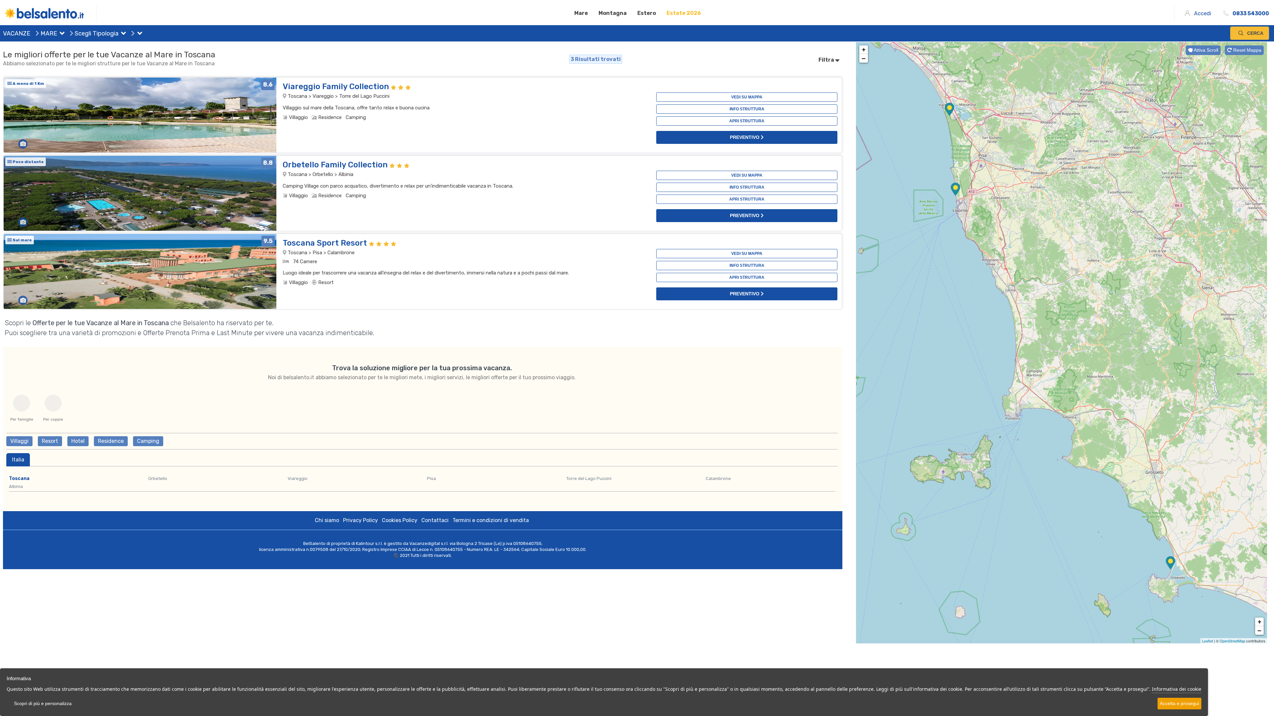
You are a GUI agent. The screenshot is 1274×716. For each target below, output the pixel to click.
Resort (50, 441)
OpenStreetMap (1232, 640)
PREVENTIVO (745, 137)
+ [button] (864, 49)
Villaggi (19, 441)
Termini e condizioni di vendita (491, 520)
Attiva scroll (1205, 50)
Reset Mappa (1246, 50)
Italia (18, 459)
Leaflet (1207, 640)
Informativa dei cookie (1176, 689)
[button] (60, 34)
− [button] (864, 58)
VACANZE (16, 33)
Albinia (16, 486)
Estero (646, 13)
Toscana (19, 478)
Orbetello (157, 478)
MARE (48, 33)
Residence (111, 441)
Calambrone (718, 478)
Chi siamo (327, 520)
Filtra (826, 60)
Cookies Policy (399, 520)
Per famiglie (21, 419)
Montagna (613, 13)
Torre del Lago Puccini (588, 478)
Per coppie (53, 419)
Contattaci (435, 520)
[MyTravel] (50, 13)
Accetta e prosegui (1179, 703)
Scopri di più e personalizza (43, 703)
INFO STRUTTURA (747, 109)
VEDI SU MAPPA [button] (746, 97)
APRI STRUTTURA (746, 121)
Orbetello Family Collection (336, 164)
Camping (148, 441)
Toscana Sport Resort (326, 243)
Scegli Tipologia (95, 33)
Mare (581, 13)
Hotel (78, 441)
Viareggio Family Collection (337, 86)
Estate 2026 (684, 13)
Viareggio (298, 478)
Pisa (431, 478)
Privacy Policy (360, 520)
